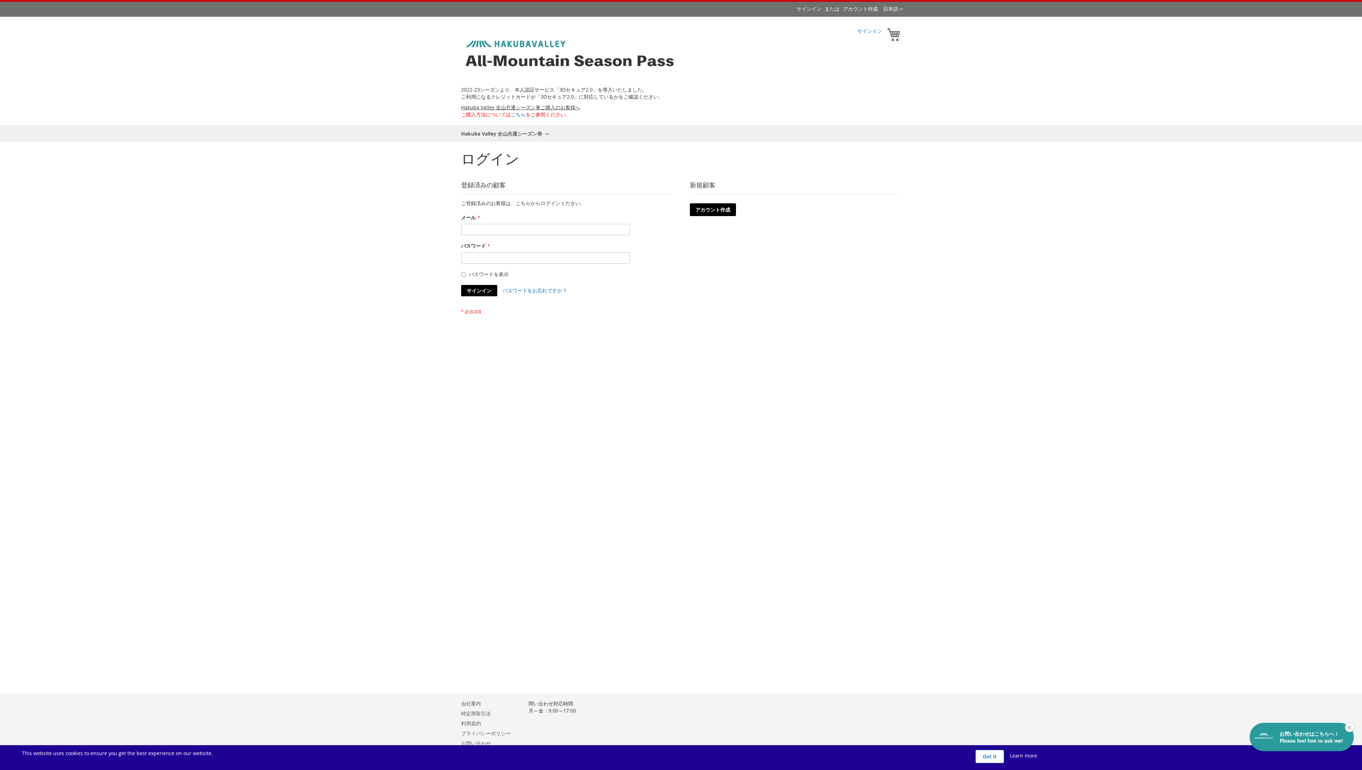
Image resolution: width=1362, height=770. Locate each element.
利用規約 (471, 723)
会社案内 (471, 703)
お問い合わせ (476, 743)
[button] (893, 9)
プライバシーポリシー (486, 733)
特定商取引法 (476, 713)
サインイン (809, 8)
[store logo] (571, 54)
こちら (518, 114)
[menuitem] (503, 133)
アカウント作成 (860, 8)
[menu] (681, 133)
